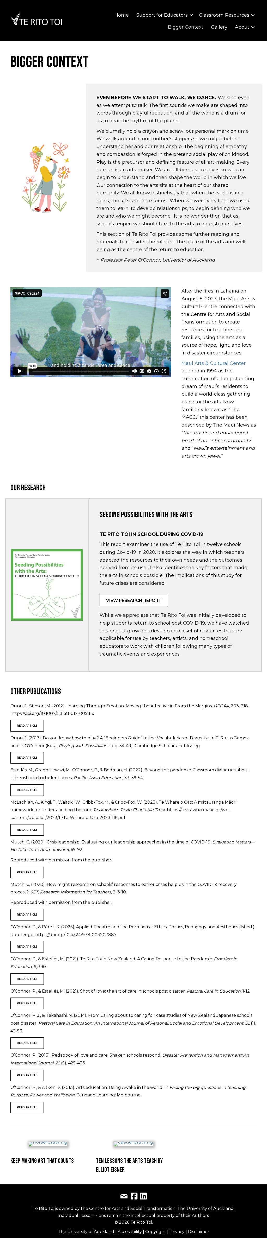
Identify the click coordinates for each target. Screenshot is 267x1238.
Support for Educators (162, 15)
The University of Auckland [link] (86, 1231)
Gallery (219, 27)
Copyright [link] (156, 1231)
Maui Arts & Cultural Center (213, 363)
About (242, 27)
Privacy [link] (177, 1231)
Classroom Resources (224, 15)
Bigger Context (185, 27)
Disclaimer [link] (198, 1231)
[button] (191, 15)
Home (121, 15)
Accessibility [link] (130, 1231)
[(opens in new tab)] (47, 584)
